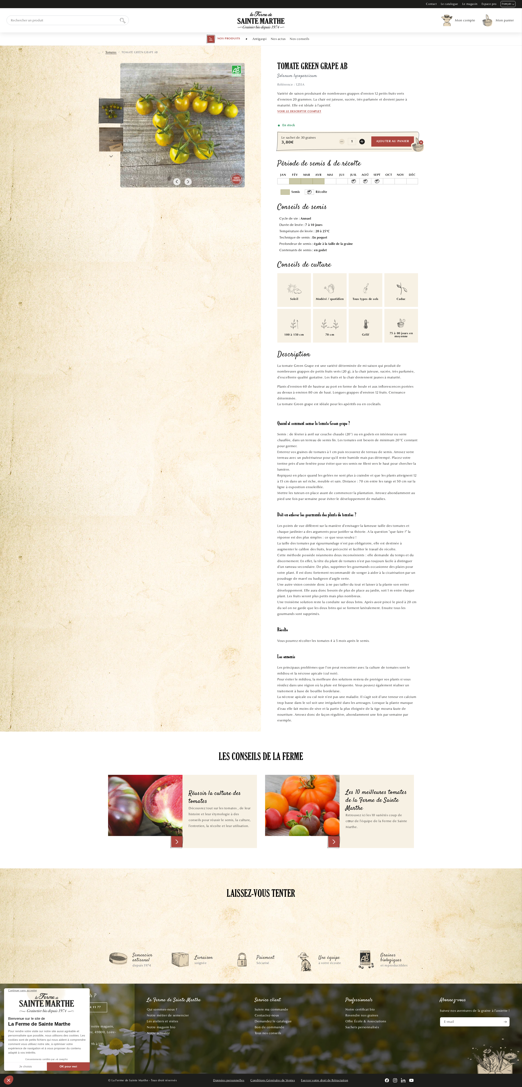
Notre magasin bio (161, 1027)
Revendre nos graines (361, 1015)
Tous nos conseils (268, 1033)
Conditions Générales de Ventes (272, 1080)
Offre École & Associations (365, 1021)
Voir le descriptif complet (299, 111)
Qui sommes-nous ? (162, 1009)
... (99, 52)
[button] (223, 38)
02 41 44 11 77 (90, 1007)
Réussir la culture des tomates (215, 797)
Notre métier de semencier (168, 1015)
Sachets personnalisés (362, 1027)
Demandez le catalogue (273, 1021)
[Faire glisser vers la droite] (188, 181)
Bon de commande (269, 1027)
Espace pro (489, 4)
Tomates (111, 52)
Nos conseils (299, 39)
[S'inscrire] (505, 1022)
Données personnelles (228, 1080)
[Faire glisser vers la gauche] (176, 181)
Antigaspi (259, 39)
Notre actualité (158, 1033)
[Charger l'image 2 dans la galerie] (111, 139)
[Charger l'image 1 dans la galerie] (111, 111)
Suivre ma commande (271, 1009)
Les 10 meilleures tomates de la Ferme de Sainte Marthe (376, 800)
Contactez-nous (267, 1015)
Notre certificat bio (360, 1009)
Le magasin (470, 4)
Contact (431, 4)
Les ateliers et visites (162, 1021)
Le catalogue (449, 4)
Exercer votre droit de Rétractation (324, 1080)
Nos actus (278, 39)
